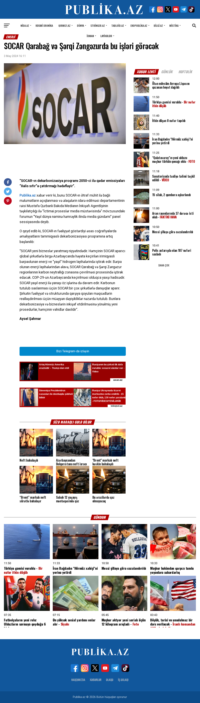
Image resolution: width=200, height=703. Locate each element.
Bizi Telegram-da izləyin (72, 351)
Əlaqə (109, 680)
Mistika (174, 25)
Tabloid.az (117, 25)
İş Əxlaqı (123, 680)
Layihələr (106, 36)
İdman (90, 36)
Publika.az (28, 195)
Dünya (80, 25)
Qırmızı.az (64, 25)
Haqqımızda (78, 680)
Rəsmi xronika (44, 25)
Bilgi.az (158, 25)
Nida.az (25, 25)
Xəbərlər (95, 680)
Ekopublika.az (138, 25)
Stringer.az (97, 25)
